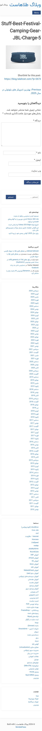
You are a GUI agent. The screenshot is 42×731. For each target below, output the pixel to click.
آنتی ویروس (34, 592)
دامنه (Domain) (33, 626)
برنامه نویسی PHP (32, 604)
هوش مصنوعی (33, 669)
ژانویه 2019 (34, 386)
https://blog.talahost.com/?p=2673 (22, 79)
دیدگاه (37, 120)
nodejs (36, 546)
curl (37, 533)
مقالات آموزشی (33, 656)
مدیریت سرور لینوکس (31, 650)
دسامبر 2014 (34, 472)
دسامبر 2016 (34, 442)
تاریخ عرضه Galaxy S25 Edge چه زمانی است (23, 225)
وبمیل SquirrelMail (32, 675)
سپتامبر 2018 (33, 399)
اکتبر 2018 (34, 395)
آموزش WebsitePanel (31, 570)
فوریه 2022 (34, 340)
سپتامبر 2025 (33, 291)
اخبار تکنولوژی (33, 595)
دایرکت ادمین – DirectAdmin (28, 629)
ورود (37, 696)
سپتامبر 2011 (33, 500)
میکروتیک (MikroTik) (31, 666)
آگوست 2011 (33, 503)
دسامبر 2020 (34, 362)
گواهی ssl (35, 644)
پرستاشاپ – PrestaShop (29, 610)
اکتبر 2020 (34, 368)
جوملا (36, 623)
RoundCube (34, 552)
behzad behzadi (32, 251)
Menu (36, 13)
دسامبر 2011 (34, 494)
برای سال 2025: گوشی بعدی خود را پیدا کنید (23, 233)
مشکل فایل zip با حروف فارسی (14, 251)
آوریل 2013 (34, 488)
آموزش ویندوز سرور (32, 589)
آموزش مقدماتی (33, 579)
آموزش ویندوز (33, 586)
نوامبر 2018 (34, 392)
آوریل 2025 (34, 294)
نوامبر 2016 (34, 445)
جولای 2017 (34, 429)
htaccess (35, 539)
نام (38, 152)
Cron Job (35, 530)
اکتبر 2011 (34, 497)
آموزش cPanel (33, 558)
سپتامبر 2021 (33, 349)
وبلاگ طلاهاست (25, 5)
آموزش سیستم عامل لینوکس (28, 576)
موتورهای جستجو (32, 663)
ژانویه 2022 (34, 343)
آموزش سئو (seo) (32, 573)
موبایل (36, 660)
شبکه (36, 641)
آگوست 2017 (33, 426)
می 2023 (35, 328)
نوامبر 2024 (34, 309)
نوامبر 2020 (34, 365)
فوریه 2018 (34, 414)
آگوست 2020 (33, 374)
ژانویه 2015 (34, 469)
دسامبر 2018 (34, 389)
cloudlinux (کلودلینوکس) (29, 527)
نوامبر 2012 (34, 491)
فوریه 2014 (34, 476)
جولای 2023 (34, 322)
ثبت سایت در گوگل (32, 619)
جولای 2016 (34, 454)
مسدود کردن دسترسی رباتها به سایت (26, 216)
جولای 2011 (34, 506)
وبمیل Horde (34, 672)
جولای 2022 (34, 337)
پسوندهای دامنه (33, 613)
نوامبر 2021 (34, 346)
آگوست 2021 (33, 352)
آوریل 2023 (34, 331)
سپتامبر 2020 (33, 371)
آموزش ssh (34, 567)
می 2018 (35, 408)
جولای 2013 (34, 485)
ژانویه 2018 (34, 417)
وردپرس (35, 678)
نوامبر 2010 (34, 509)
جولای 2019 (34, 380)
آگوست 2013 (33, 482)
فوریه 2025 (34, 300)
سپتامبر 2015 (33, 460)
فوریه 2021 (34, 359)
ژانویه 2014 (34, 479)
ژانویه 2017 (34, 439)
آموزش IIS (35, 561)
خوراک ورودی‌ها (33, 699)
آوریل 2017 (34, 432)
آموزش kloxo (34, 564)
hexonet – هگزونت (31, 536)
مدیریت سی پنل (32, 653)
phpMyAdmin (33, 549)
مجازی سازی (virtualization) (28, 647)
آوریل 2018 (34, 411)
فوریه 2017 (34, 436)
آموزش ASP (34, 555)
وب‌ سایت (36, 171)
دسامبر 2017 (34, 420)
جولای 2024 (34, 312)
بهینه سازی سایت (32, 607)
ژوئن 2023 (34, 325)
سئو (37, 638)
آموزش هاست (33, 583)
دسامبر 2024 (34, 306)
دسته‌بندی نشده (32, 635)
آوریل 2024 (34, 315)
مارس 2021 (34, 355)
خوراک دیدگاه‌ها (33, 702)
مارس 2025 (34, 297)
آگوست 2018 (33, 402)
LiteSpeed (34, 542)
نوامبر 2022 (34, 334)
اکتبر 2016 (34, 448)
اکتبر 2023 (34, 318)
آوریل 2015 (34, 466)
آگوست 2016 (33, 451)
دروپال (36, 632)
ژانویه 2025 (34, 303)
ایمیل (37, 160)
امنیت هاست (33, 601)
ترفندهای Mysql (33, 616)
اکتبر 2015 (34, 457)
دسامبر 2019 (34, 377)
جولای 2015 (34, 463)
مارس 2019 (34, 383)
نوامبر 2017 (34, 423)
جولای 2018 (34, 405)
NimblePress (21, 727)
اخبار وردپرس (34, 598)
